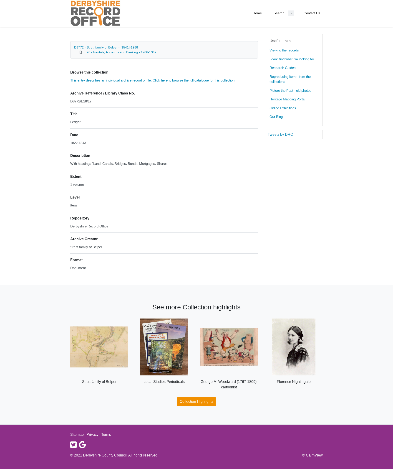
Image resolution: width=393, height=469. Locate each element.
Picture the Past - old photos (290, 90)
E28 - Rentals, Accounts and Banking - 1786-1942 (120, 52)
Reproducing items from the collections (290, 79)
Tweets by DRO (280, 134)
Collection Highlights (196, 401)
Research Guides (283, 68)
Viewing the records (284, 50)
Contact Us (312, 13)
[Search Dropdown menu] (291, 13)
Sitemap (77, 434)
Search (279, 13)
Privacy (92, 434)
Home (257, 13)
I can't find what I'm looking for (292, 59)
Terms (106, 434)
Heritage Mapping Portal (287, 99)
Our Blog (276, 117)
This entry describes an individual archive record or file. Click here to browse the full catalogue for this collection (152, 80)
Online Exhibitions (283, 108)
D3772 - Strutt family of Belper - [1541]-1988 (106, 47)
